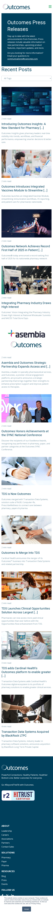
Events (4, 884)
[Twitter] (7, 896)
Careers (5, 835)
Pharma (5, 865)
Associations (7, 838)
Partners (5, 842)
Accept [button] (26, 909)
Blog (3, 876)
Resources (8, 871)
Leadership (6, 831)
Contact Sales (7, 846)
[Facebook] (2, 896)
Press (4, 880)
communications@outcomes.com (22, 58)
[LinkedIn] (12, 896)
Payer (4, 861)
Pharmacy (6, 857)
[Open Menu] (50, 6)
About (5, 825)
